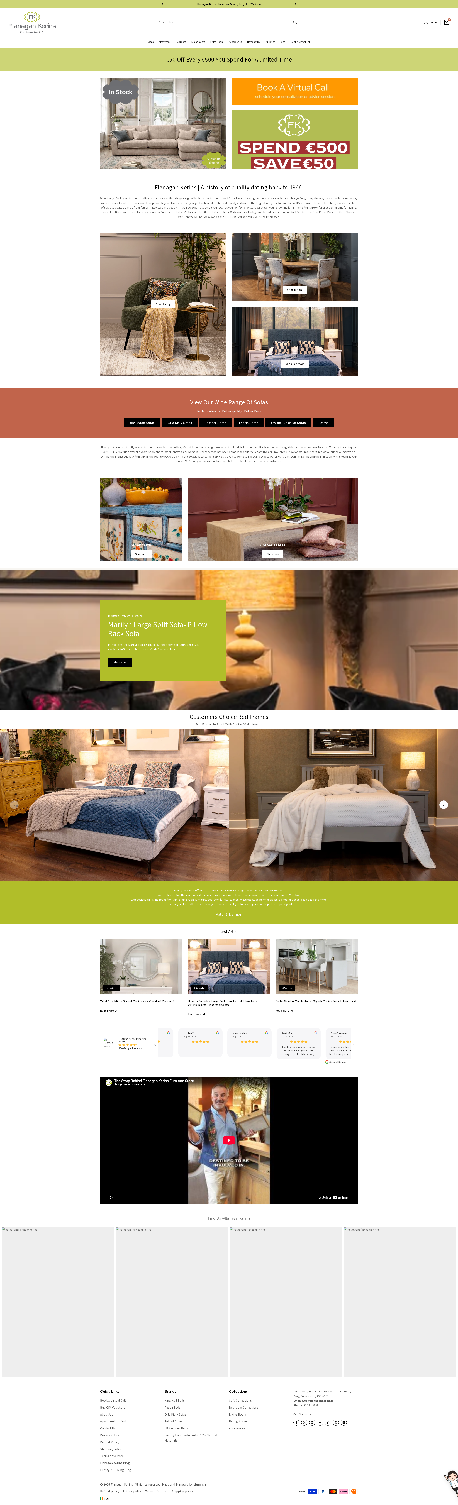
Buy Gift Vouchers (112, 1407)
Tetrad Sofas (173, 1421)
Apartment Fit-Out (113, 1421)
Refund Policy (109, 1442)
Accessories (237, 1428)
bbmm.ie (200, 1484)
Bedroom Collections (244, 1407)
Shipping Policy (111, 1449)
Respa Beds (173, 1407)
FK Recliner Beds (176, 1428)
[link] (141, 519)
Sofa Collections (240, 1400)
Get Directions (302, 1414)
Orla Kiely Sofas (175, 1414)
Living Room (237, 1414)
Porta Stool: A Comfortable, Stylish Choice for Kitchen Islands (317, 1001)
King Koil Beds (175, 1400)
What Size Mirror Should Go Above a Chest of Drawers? (137, 1001)
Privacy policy (132, 1491)
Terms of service (156, 1491)
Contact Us (108, 1428)
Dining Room (238, 1421)
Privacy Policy (109, 1435)
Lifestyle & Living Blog (115, 1470)
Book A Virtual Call (113, 1400)
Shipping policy (182, 1491)
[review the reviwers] (158, 1032)
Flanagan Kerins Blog (115, 1463)
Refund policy (109, 1491)
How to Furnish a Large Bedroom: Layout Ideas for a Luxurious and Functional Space (222, 1003)
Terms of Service (112, 1456)
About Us (106, 1414)
